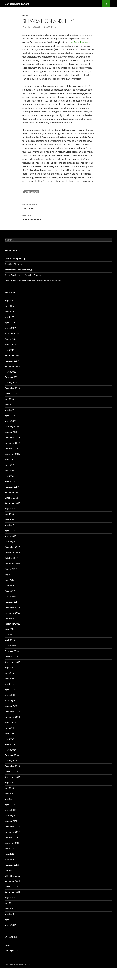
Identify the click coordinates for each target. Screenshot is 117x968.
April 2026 (10, 322)
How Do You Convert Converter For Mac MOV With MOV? (33, 280)
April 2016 (10, 640)
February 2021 (12, 377)
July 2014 (9, 727)
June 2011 (9, 908)
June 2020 (9, 404)
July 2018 (9, 514)
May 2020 (9, 410)
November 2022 (12, 366)
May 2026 (9, 317)
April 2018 (10, 530)
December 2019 (12, 437)
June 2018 (9, 519)
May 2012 (9, 859)
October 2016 (11, 618)
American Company (31, 217)
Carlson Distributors (17, 3)
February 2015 (12, 700)
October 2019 (11, 448)
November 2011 (12, 881)
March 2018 (10, 536)
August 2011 (11, 897)
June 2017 (9, 580)
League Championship (15, 258)
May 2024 (9, 349)
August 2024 (11, 344)
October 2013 (11, 771)
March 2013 (10, 810)
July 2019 (9, 465)
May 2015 (9, 684)
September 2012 (12, 843)
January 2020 (11, 432)
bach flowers (31, 192)
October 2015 (11, 656)
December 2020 (12, 388)
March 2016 (10, 645)
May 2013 (9, 799)
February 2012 (12, 864)
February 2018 (12, 541)
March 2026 (10, 328)
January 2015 (11, 706)
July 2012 (9, 848)
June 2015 (9, 678)
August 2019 (11, 459)
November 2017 (12, 552)
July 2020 (9, 399)
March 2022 (10, 371)
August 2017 (11, 569)
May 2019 (9, 475)
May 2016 (9, 634)
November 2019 (12, 443)
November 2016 (12, 612)
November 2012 (12, 832)
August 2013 (11, 782)
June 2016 (9, 629)
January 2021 (11, 382)
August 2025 (11, 339)
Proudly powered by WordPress (17, 964)
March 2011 (10, 925)
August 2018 (11, 508)
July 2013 (9, 788)
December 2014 (12, 711)
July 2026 (9, 306)
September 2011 (12, 892)
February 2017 (12, 601)
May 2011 (9, 914)
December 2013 (12, 766)
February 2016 (12, 651)
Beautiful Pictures (13, 264)
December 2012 (12, 826)
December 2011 (12, 875)
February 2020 (12, 426)
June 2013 (9, 793)
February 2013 (12, 815)
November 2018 (12, 492)
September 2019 (12, 454)
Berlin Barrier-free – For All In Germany (23, 275)
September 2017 (12, 563)
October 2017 (11, 558)
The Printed (29, 206)
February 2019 (12, 486)
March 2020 (10, 421)
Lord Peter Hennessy (79, 42)
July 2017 (9, 574)
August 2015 (11, 667)
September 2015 (12, 662)
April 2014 (10, 744)
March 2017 (10, 596)
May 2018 (9, 525)
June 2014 (9, 733)
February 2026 (12, 333)
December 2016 (12, 607)
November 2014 (12, 717)
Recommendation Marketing (18, 269)
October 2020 (11, 393)
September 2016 (12, 623)
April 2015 (10, 689)
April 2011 (10, 919)
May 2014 (9, 738)
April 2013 (10, 804)
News (25, 16)
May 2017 (9, 585)
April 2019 (10, 481)
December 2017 (12, 547)
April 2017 (10, 591)
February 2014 (12, 755)
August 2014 (11, 722)
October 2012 (11, 837)
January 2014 (11, 760)
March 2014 (10, 749)
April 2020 (10, 415)
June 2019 (9, 470)
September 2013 (12, 777)
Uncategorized (11, 950)
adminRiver (51, 27)
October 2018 (11, 497)
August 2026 (11, 300)
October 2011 (11, 886)
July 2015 (9, 673)
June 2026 (9, 311)
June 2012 (9, 853)
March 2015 (10, 695)
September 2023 (12, 355)
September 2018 (12, 503)
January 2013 (11, 821)
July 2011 (9, 903)
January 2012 (11, 870)
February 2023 (12, 360)
